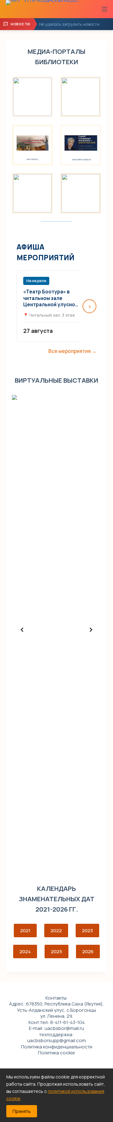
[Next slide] (91, 629)
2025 (56, 951)
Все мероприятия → (72, 351)
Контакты (56, 998)
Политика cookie (56, 1052)
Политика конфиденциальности (56, 1046)
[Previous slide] (22, 629)
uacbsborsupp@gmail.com (56, 1040)
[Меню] (104, 9)
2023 (87, 930)
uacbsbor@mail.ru (64, 1028)
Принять (22, 1111)
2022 (56, 930)
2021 (25, 930)
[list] (56, 630)
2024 (25, 951)
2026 (88, 951)
